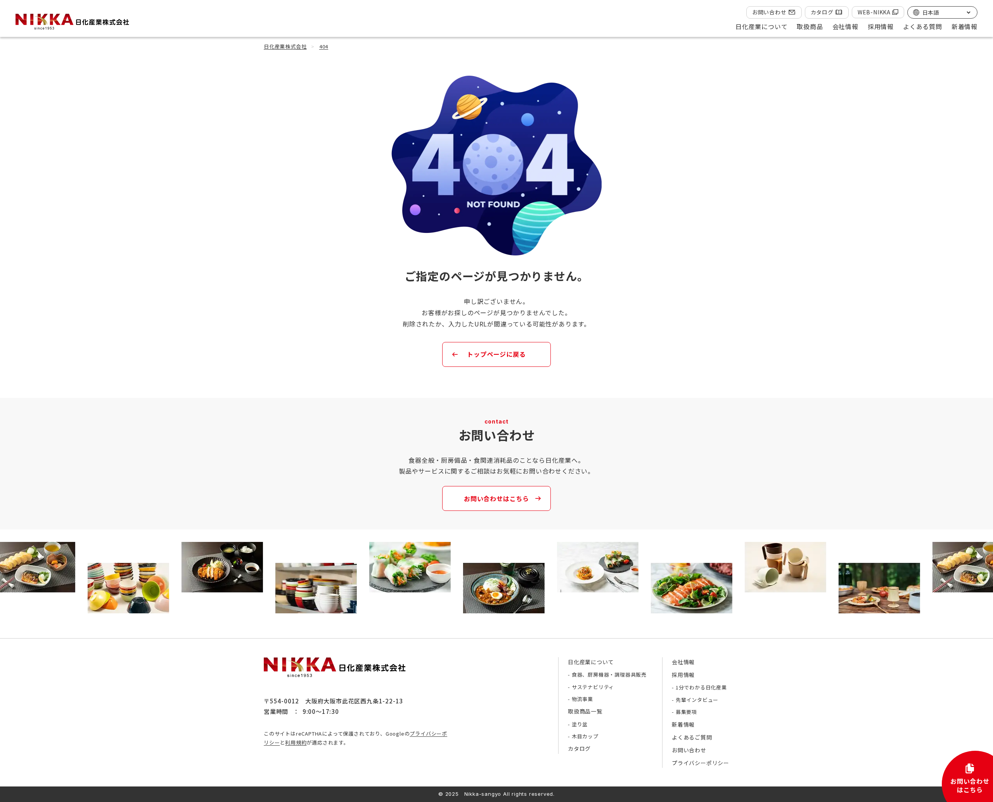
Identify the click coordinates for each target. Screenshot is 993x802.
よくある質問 (922, 26)
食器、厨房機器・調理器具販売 (609, 674)
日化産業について (591, 662)
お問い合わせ (769, 12)
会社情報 (683, 662)
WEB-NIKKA (874, 12)
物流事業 (582, 699)
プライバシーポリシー (700, 763)
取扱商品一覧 (585, 711)
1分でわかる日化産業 (701, 687)
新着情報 (964, 26)
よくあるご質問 (692, 737)
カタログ (822, 12)
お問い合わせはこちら (496, 498)
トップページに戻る (496, 354)
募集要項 (686, 711)
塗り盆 (580, 724)
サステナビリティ (593, 687)
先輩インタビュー (697, 699)
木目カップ (585, 736)
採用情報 (683, 675)
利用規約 (295, 742)
